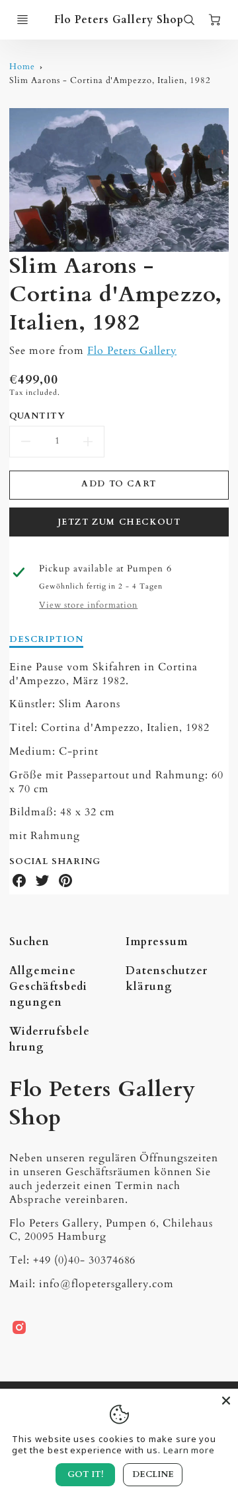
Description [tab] (46, 639)
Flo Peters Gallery (132, 350)
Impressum (157, 942)
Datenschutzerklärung (166, 979)
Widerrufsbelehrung (49, 1039)
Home (22, 66)
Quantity (37, 416)
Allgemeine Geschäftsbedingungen (48, 987)
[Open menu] (22, 20)
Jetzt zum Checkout (119, 522)
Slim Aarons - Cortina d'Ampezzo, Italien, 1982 (109, 80)
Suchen (29, 942)
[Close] (226, 1400)
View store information (88, 605)
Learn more (189, 1450)
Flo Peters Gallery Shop (102, 1103)
